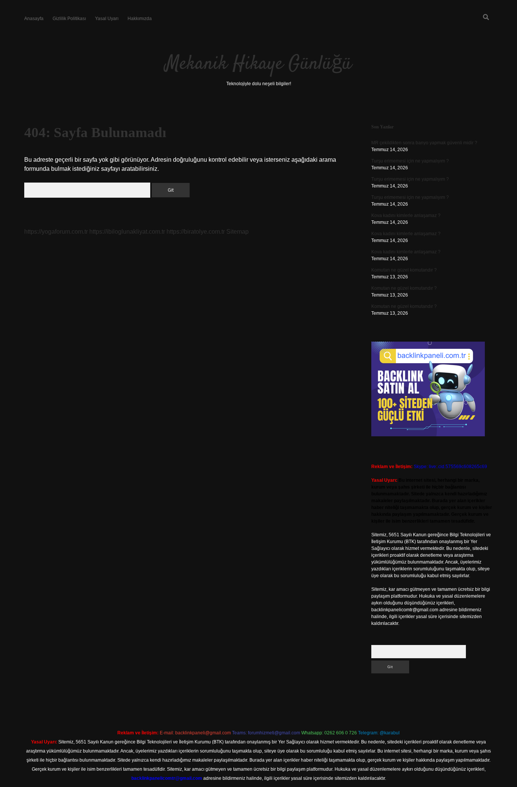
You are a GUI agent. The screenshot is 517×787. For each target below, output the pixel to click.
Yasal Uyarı (106, 18)
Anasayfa (34, 18)
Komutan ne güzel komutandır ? (404, 270)
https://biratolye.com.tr (196, 231)
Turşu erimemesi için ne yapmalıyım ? (410, 161)
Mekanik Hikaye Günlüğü (258, 64)
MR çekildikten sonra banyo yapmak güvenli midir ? (424, 142)
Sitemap (237, 231)
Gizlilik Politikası (69, 18)
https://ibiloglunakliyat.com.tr (127, 231)
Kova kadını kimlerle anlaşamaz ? (406, 215)
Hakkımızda (140, 18)
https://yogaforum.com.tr (56, 231)
